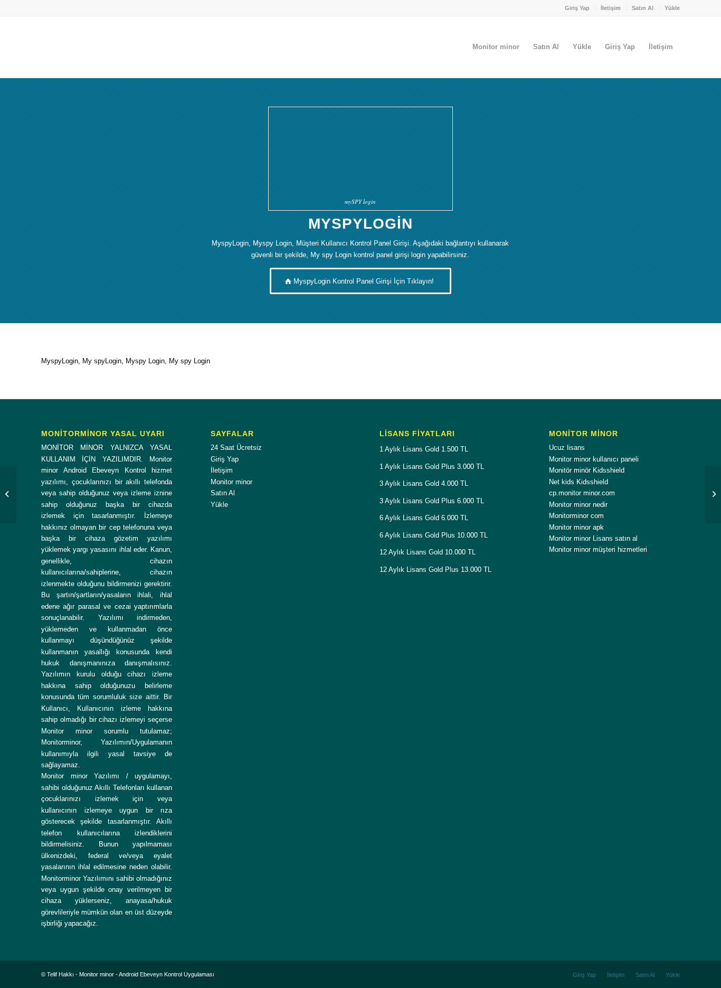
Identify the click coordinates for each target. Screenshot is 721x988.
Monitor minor (231, 482)
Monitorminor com (576, 516)
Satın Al (642, 8)
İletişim (611, 8)
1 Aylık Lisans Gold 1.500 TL (424, 449)
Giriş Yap (577, 8)
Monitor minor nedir (578, 505)
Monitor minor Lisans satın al (593, 538)
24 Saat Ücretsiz (236, 447)
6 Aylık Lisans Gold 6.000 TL (424, 518)
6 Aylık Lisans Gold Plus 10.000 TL (434, 535)
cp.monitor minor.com (582, 493)
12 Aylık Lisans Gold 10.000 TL (428, 552)
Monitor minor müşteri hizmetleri (598, 549)
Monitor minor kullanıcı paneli (594, 459)
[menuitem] (577, 8)
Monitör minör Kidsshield (586, 470)
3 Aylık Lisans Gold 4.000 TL (424, 483)
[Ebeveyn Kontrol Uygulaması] (8, 494)
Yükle (672, 8)
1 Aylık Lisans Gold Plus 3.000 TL (432, 467)
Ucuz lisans (567, 447)
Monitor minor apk (576, 527)
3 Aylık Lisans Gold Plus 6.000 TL (432, 501)
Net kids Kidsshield (578, 482)
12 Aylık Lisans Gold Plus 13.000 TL (435, 569)
